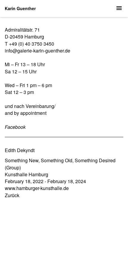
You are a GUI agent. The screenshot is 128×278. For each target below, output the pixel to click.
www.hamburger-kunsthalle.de (37, 188)
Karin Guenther (20, 8)
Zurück (12, 195)
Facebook (15, 126)
